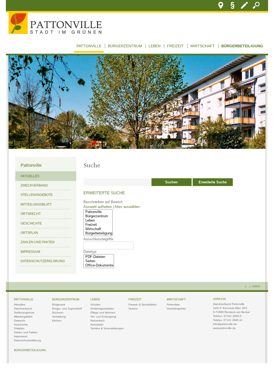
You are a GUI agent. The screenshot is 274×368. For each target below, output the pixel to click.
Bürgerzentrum (125, 46)
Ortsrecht (31, 214)
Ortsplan (29, 233)
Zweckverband (34, 185)
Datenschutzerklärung (43, 261)
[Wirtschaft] (98, 229)
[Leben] (98, 220)
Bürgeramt (58, 304)
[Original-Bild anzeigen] (137, 147)
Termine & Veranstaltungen (107, 328)
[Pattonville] (98, 212)
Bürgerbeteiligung (242, 46)
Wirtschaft (202, 46)
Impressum (30, 252)
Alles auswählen (127, 207)
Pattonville (89, 46)
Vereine (133, 308)
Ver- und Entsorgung (103, 316)
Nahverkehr (97, 320)
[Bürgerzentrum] (98, 216)
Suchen (171, 182)
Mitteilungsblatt (36, 204)
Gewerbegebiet (176, 308)
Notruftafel (96, 324)
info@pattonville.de (225, 324)
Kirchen (57, 320)
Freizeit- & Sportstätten (142, 304)
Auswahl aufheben (98, 207)
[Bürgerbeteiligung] (98, 233)
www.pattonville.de (224, 328)
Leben (155, 46)
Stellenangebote (37, 195)
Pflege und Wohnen (102, 312)
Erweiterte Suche (213, 182)
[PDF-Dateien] (98, 257)
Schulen (95, 304)
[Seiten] (98, 261)
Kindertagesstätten (102, 308)
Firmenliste (173, 304)
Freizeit (175, 46)
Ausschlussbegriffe (98, 239)
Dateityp (89, 252)
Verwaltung (59, 316)
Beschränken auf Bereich (103, 202)
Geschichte (31, 223)
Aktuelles (30, 176)
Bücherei (57, 312)
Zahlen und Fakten (38, 242)
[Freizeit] (98, 225)
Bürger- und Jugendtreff (67, 308)
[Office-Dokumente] (98, 265)
